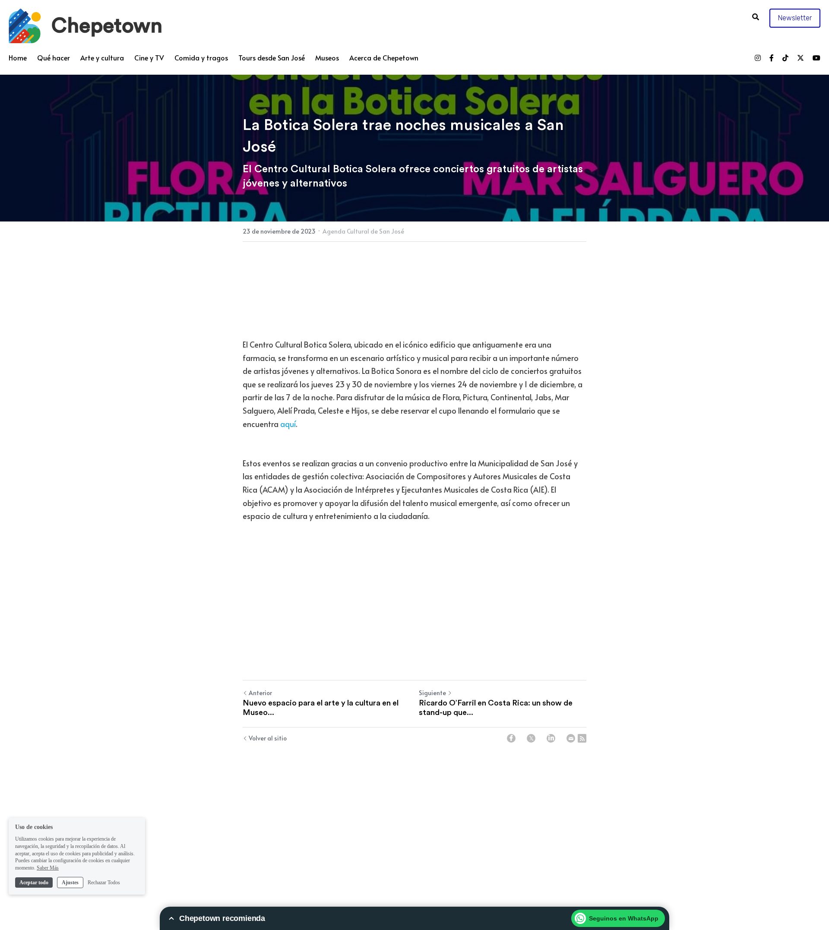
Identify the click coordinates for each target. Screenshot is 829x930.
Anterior (260, 808)
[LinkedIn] (551, 854)
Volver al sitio (268, 854)
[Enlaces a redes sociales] (758, 57)
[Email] (570, 854)
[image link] (25, 25)
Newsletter (795, 18)
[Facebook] (511, 854)
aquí (288, 481)
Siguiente (432, 808)
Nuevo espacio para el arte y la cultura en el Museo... (321, 823)
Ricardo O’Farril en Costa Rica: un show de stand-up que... (496, 823)
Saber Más (48, 868)
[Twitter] (531, 854)
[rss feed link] (582, 854)
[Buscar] (755, 16)
